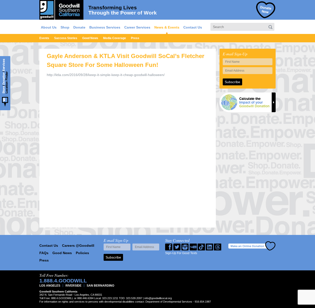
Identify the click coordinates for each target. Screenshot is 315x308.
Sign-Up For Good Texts (181, 253)
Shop (65, 27)
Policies (82, 253)
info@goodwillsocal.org (158, 298)
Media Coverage (114, 38)
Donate (79, 27)
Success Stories (65, 38)
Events (44, 38)
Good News (90, 38)
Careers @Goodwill (78, 245)
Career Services (137, 27)
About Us (49, 27)
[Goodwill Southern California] (61, 9)
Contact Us (192, 27)
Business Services (104, 27)
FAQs (43, 253)
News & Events (166, 27)
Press (135, 38)
